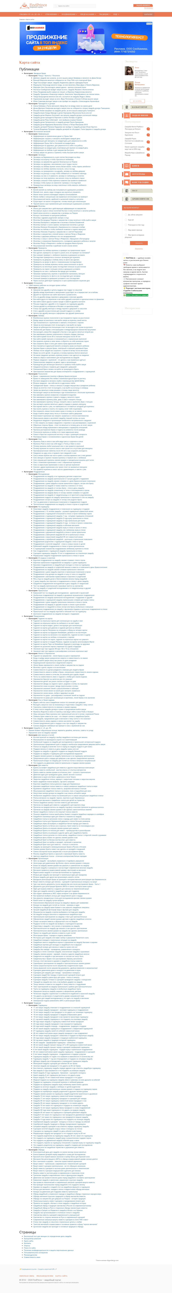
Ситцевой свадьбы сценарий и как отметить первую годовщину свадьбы (61, 1126)
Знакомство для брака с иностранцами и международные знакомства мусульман (64, 329)
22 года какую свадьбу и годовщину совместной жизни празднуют (58, 1021)
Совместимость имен (32, 1257)
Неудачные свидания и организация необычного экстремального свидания (62, 420)
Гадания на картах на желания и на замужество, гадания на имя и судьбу (61, 635)
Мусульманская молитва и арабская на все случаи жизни (55, 245)
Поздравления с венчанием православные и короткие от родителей (59, 576)
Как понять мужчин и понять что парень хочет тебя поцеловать (57, 409)
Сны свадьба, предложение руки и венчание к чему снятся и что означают (62, 718)
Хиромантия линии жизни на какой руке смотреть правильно (56, 690)
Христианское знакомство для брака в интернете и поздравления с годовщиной (64, 371)
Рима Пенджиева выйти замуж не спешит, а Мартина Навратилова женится (62, 92)
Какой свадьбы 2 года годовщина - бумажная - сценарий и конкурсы (59, 1073)
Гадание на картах (45, 618)
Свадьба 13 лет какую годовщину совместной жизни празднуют (57, 1096)
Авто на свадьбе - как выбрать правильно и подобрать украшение (58, 861)
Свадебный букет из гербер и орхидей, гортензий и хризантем (57, 842)
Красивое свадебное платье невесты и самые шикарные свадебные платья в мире (65, 786)
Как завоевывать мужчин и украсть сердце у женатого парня (56, 397)
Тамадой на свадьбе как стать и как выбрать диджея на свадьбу (57, 982)
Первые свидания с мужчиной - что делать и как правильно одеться (59, 360)
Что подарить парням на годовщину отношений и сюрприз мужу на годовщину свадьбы (67, 1142)
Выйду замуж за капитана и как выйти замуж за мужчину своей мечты (60, 320)
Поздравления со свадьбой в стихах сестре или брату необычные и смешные (63, 607)
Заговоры (42, 155)
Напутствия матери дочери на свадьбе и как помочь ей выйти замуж (59, 793)
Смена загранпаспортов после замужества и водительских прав (58, 965)
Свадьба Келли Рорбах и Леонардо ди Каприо (134, 128)
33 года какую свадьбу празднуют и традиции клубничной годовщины (60, 1038)
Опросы (27, 1245)
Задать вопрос (143, 5)
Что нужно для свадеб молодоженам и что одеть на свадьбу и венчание (61, 998)
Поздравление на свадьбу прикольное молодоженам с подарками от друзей (62, 597)
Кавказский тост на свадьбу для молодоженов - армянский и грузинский (61, 593)
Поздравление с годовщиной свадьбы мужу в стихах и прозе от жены (60, 527)
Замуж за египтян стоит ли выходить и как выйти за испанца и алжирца (60, 388)
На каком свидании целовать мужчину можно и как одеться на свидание (61, 355)
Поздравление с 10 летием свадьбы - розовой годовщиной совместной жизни (63, 511)
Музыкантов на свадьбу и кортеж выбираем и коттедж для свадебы (59, 912)
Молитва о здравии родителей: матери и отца (51, 217)
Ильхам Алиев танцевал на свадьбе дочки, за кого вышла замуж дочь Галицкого (64, 110)
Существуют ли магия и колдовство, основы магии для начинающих (59, 201)
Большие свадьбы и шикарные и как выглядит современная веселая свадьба (63, 868)
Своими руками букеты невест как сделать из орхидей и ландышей (59, 849)
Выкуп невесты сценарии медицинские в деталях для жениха (57, 1170)
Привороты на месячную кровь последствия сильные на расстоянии (59, 266)
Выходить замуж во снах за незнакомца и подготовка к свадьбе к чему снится (63, 704)
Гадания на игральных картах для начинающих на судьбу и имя (58, 621)
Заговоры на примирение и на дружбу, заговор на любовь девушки (59, 171)
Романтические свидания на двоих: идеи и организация (54, 362)
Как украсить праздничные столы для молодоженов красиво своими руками (62, 898)
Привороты (42, 248)
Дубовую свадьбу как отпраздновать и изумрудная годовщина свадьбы (60, 1061)
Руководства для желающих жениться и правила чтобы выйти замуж (59, 364)
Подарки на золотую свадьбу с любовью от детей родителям (56, 1087)
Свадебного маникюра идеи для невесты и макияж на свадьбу (57, 816)
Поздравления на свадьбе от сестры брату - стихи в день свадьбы (58, 488)
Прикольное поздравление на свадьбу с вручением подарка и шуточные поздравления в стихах (70, 609)
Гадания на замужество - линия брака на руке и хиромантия (56, 655)
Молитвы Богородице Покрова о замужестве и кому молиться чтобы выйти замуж (64, 220)
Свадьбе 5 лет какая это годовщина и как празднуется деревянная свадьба (62, 1114)
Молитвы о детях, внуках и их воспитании (49, 667)
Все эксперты (137, 101)
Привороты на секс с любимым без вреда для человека (54, 271)
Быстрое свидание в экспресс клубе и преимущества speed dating (58, 381)
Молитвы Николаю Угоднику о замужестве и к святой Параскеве (57, 231)
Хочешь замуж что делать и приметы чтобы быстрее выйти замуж (58, 152)
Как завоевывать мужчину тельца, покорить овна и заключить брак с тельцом (63, 402)
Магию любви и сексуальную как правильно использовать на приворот (60, 196)
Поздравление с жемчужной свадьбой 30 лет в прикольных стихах (58, 534)
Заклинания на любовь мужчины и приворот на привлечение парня (59, 250)
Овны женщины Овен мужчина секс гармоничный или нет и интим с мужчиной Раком (66, 714)
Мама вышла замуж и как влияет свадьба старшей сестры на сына (59, 418)
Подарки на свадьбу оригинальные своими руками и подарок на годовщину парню (65, 1089)
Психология (42, 374)
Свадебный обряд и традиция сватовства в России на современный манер (62, 1205)
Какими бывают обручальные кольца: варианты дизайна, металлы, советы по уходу (61, 730)
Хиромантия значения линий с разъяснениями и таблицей (56, 688)
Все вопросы (148, 8)
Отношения (51, 14)
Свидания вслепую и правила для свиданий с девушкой (54, 367)
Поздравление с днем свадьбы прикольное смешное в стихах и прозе (60, 602)
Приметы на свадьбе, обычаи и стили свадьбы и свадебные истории (59, 1203)
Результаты (139, 248)
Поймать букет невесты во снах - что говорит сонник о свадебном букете (61, 716)
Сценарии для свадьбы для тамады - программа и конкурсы (56, 972)
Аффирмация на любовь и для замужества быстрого (53, 150)
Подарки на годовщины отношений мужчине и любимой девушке (58, 1082)
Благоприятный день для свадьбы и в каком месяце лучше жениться (59, 1152)
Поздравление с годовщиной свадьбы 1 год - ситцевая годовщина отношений (63, 516)
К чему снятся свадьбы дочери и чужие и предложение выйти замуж (59, 709)
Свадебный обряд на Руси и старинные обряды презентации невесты (60, 1208)
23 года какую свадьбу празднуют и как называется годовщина (57, 1024)
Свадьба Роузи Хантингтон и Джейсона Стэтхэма (134, 140)
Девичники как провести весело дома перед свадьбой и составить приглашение (64, 1177)
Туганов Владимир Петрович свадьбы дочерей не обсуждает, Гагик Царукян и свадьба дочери (69, 129)
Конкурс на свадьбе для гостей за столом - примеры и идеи (56, 905)
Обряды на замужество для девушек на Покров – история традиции (59, 1198)
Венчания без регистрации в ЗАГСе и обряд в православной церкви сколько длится (65, 1159)
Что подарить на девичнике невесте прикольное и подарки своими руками (62, 763)
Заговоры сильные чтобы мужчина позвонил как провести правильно (59, 180)
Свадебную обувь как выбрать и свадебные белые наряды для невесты (61, 823)
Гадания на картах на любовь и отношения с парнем (53, 637)
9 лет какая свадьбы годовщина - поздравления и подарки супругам (59, 1054)
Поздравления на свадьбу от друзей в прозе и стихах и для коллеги (59, 604)
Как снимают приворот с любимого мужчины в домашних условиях (59, 255)
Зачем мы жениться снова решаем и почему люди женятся (56, 390)
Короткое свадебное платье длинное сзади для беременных (56, 784)
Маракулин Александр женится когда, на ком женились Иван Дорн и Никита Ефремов (66, 85)
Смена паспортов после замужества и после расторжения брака (58, 851)
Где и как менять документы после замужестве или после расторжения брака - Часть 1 (66, 884)
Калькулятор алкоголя (32, 1238)
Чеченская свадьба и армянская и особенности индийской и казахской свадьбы (64, 993)
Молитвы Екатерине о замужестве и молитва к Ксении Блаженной (58, 222)
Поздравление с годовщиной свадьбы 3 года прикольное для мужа (59, 520)
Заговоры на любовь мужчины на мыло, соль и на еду (54, 169)
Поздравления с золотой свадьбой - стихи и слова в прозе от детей (59, 544)
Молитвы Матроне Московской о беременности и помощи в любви (59, 227)
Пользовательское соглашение (36, 1252)
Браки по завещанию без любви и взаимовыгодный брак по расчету (59, 378)
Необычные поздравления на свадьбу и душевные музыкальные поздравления (63, 595)
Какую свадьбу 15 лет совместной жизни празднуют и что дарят (57, 1077)
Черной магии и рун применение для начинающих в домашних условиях (61, 203)
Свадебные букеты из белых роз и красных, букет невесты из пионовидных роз (63, 826)
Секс (40, 439)
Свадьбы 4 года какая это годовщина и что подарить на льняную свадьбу (61, 1119)
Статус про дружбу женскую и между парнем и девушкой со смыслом (60, 308)
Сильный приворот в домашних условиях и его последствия (56, 278)
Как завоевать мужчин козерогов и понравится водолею (54, 395)
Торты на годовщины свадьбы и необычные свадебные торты (57, 989)
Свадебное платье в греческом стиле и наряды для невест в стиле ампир (61, 819)
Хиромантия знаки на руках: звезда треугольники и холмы (55, 686)
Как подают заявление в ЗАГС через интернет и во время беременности (61, 893)
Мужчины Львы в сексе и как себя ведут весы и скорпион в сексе (58, 441)
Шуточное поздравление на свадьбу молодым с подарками (56, 614)
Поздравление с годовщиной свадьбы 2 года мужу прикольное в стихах (60, 518)
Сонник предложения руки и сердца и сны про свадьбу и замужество (59, 723)
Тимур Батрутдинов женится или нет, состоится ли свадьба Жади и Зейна (61, 96)
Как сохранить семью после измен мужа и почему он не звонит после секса (62, 411)
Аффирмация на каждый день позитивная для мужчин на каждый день (60, 148)
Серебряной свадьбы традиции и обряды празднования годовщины (59, 1124)
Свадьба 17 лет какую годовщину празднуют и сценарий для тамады (59, 1098)
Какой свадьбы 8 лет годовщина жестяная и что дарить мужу (56, 1075)
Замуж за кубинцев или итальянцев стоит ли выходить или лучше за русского (63, 327)
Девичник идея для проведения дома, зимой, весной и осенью (57, 774)
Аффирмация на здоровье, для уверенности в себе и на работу (58, 145)
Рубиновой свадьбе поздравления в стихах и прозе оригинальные (58, 546)
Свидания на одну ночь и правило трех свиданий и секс (54, 453)
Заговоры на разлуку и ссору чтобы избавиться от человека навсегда (59, 173)
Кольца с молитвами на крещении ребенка (49, 215)
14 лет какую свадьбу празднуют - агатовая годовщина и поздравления (60, 1010)
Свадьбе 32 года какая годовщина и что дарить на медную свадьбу (59, 1110)
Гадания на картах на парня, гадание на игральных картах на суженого (60, 639)
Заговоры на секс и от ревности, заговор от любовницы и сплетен (58, 176)
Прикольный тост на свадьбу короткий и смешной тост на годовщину (59, 611)
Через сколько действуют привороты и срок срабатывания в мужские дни (61, 280)
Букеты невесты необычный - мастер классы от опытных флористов (59, 770)
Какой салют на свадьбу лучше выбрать (48, 900)
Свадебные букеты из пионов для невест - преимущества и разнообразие (61, 830)
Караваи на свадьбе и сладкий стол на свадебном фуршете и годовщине (61, 1187)
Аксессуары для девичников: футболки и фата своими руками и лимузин (61, 863)
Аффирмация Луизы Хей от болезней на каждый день (54, 143)
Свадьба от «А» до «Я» (29, 14)
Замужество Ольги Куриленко (132, 134)
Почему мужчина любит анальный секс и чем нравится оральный (58, 446)
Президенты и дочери (46, 103)
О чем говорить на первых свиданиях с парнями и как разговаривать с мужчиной (64, 422)
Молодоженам (43, 474)
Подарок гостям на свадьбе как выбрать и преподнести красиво (57, 923)
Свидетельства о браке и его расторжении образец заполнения (57, 958)
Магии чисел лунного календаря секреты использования (55, 194)
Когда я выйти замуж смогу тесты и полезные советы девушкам (57, 413)
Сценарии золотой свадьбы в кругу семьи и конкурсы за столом (57, 1128)
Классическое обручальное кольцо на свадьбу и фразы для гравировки (60, 902)
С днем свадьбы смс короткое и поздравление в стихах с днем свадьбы (61, 581)
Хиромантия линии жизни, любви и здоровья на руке (53, 693)
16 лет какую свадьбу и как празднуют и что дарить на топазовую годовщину (62, 1012)
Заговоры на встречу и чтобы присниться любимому (53, 159)
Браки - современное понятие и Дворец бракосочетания (55, 376)
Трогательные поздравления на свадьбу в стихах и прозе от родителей (60, 504)
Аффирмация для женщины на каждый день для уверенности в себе (60, 141)
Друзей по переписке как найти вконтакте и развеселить (55, 294)
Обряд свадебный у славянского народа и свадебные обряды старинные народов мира (67, 1194)
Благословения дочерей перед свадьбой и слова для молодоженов (59, 1154)
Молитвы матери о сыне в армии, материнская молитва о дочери (58, 224)
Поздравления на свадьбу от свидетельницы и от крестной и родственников (62, 495)
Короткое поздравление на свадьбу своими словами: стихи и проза (59, 560)
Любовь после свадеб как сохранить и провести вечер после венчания (60, 350)
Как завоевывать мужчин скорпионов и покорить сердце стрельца (58, 334)
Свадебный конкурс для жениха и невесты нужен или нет (55, 947)
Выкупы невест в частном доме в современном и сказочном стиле (58, 1173)
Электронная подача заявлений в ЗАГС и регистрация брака (56, 1000)
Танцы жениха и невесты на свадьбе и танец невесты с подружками (59, 984)
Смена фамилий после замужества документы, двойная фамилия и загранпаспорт (65, 968)
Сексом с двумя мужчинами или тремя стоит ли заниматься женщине (60, 467)
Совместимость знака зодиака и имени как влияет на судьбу (56, 721)
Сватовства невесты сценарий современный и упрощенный (56, 1215)
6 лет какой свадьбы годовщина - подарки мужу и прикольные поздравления (62, 1049)
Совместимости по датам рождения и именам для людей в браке (58, 669)
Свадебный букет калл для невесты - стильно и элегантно (55, 844)
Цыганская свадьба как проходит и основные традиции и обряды (58, 1226)
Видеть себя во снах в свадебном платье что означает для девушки (59, 702)
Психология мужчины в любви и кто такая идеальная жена (55, 432)
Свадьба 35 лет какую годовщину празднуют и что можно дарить (58, 1103)
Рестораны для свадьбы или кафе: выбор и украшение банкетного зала (61, 937)
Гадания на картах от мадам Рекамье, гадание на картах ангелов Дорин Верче (63, 642)
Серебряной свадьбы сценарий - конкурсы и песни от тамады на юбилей (61, 1121)
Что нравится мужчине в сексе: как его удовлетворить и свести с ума (59, 469)
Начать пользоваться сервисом (137, 295)
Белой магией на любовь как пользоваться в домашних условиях (58, 189)
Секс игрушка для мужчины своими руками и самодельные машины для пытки (63, 460)
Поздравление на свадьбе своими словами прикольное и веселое (58, 569)
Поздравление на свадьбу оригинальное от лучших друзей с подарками (61, 478)
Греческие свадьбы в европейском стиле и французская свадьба (58, 1175)
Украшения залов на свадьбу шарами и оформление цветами (57, 991)
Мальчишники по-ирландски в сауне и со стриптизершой (55, 739)
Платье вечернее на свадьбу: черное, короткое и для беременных (58, 798)
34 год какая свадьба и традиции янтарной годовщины (54, 1040)
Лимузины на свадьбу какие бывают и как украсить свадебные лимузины (61, 907)
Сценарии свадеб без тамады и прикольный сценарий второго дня (59, 975)
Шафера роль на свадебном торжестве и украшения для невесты (58, 1147)
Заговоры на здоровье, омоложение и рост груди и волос (55, 164)
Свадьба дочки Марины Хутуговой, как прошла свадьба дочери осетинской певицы (65, 115)
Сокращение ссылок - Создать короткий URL (38, 1269)
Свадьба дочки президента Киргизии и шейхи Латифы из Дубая (57, 117)
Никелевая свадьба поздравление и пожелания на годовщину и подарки (61, 509)
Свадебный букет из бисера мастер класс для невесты (54, 840)
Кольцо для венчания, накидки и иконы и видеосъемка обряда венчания (61, 1189)
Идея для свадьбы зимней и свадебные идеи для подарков (56, 891)
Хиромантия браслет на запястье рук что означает (52, 679)
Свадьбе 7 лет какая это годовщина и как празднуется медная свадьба (60, 1117)
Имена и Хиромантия (46, 653)
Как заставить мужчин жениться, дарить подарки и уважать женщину (59, 404)
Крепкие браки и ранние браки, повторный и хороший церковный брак (60, 348)
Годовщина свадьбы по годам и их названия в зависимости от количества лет (63, 1056)
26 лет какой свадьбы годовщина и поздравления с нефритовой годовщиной (63, 1028)
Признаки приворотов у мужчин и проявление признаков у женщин (59, 273)
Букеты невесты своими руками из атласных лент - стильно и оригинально (62, 772)
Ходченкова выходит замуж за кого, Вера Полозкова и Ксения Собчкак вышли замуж (65, 99)
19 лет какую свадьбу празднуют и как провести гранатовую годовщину (60, 1017)
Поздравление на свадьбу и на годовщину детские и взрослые (57, 476)
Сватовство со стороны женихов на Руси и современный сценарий (59, 1217)
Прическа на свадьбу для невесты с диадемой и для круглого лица (59, 805)
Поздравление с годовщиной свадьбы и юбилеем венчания (56, 525)
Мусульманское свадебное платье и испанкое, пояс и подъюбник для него (62, 791)
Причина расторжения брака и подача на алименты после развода (59, 429)
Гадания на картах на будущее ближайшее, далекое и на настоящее (59, 632)
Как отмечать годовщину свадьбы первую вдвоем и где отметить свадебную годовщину (67, 1068)
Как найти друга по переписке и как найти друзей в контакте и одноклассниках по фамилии (68, 299)
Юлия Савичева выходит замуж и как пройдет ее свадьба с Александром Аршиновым (66, 101)
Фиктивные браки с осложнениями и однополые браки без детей (58, 436)
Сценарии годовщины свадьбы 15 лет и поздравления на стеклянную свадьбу (63, 553)
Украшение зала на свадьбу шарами (43, 732)
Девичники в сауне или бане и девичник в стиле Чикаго (54, 777)
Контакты (27, 1243)
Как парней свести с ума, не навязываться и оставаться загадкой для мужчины (63, 406)
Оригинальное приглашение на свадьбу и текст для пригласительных (60, 916)
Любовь (41, 315)
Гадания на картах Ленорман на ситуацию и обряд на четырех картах (60, 630)
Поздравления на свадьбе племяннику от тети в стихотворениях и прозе (61, 490)
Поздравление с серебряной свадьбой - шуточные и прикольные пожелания (62, 539)
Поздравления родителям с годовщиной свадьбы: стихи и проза (58, 541)
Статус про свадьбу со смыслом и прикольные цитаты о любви (57, 1222)
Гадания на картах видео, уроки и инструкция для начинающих (57, 625)
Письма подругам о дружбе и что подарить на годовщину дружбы (58, 304)
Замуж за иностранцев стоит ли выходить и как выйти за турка (57, 325)
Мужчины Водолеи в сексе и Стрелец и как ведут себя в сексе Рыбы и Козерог (63, 711)
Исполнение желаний (42, 131)
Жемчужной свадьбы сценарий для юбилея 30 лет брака (55, 1063)
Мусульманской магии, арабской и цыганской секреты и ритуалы (58, 199)
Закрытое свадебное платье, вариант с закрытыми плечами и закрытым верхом (64, 779)
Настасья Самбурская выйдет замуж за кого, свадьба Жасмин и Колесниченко (63, 89)
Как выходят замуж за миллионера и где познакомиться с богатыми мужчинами (64, 392)
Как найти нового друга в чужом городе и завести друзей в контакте (59, 301)
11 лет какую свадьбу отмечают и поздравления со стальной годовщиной (61, 1007)
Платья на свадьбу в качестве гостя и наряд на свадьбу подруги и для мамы (62, 746)
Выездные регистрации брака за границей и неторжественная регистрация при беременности (69, 879)
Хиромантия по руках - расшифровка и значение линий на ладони (59, 695)
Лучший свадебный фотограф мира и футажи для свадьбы (56, 909)
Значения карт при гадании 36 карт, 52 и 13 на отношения (55, 648)
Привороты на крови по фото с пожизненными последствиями (57, 262)
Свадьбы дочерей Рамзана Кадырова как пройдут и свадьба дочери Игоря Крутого (65, 127)
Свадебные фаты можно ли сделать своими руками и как (55, 837)
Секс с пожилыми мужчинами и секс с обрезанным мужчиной (57, 462)
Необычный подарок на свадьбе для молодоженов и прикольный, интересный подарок (67, 742)
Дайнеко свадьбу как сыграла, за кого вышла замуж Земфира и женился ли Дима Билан (67, 78)
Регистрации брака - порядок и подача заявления (52, 935)
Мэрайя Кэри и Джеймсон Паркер (135, 154)
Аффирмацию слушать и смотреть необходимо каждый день (56, 138)
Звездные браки (40, 73)
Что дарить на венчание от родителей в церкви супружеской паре (58, 996)
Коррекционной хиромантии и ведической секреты (52, 662)
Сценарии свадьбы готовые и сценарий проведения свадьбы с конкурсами (62, 979)
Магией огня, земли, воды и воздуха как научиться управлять (57, 192)
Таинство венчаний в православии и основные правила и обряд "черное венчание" (65, 1224)
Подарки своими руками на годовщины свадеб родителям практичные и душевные (65, 1094)
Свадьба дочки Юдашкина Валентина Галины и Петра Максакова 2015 (60, 124)
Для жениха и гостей (46, 735)
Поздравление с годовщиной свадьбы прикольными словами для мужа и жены (63, 600)
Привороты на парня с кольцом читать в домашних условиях (56, 269)
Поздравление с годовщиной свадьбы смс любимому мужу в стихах (59, 530)
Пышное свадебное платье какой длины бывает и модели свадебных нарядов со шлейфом (68, 814)
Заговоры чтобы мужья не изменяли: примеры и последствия (57, 183)
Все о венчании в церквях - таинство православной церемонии (57, 1161)
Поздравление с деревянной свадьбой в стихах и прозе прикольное (59, 532)
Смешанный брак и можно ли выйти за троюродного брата (56, 369)
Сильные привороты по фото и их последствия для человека (56, 276)
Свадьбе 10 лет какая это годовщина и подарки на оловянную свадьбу (60, 1105)
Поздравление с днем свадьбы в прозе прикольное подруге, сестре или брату (63, 483)
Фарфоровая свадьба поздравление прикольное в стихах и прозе (58, 555)
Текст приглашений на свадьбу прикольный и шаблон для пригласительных (62, 986)
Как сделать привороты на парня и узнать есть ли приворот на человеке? (61, 252)
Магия (40, 187)
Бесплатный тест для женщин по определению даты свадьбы (47, 1236)
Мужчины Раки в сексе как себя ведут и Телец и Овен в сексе (57, 443)
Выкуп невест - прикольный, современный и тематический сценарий (59, 1163)
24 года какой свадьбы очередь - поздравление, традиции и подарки (59, 1026)
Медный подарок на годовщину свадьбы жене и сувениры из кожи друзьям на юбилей (66, 1080)
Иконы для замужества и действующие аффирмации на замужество (59, 208)
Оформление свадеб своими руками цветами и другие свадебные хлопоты (62, 919)
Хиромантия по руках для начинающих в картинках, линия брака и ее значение (64, 697)
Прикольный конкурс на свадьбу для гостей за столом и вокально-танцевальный (64, 760)
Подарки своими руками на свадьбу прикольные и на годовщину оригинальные (64, 756)
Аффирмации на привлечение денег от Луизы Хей (52, 136)
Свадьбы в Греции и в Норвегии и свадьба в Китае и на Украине (58, 1210)
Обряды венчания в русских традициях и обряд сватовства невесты (59, 1196)
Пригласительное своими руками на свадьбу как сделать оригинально (60, 930)
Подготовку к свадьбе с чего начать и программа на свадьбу (56, 926)
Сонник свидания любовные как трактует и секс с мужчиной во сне (59, 725)
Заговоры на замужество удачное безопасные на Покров (55, 162)
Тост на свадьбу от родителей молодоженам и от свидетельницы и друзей (62, 588)
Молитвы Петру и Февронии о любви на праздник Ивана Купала (58, 243)
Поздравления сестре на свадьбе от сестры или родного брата (57, 499)
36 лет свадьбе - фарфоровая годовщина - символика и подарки (58, 1042)
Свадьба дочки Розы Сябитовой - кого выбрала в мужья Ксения (57, 120)
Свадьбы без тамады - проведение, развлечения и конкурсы (56, 949)
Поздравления (68, 14)
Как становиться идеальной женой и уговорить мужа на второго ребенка (61, 346)
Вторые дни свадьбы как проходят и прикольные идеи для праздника (60, 874)
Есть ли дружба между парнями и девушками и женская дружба (57, 297)
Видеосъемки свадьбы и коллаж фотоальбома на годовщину (56, 872)
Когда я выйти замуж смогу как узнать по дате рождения (55, 660)
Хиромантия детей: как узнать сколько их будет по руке (54, 681)
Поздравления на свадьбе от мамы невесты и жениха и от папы (58, 485)
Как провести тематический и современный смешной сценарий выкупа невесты (64, 1182)
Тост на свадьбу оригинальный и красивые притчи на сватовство (58, 586)
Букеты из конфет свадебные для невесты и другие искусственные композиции (63, 767)
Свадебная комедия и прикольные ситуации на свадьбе (55, 940)
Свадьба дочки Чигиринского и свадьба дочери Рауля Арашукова (58, 122)
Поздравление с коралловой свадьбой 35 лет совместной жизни (58, 537)
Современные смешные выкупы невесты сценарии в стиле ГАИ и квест (60, 1219)
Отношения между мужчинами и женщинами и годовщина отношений (60, 427)
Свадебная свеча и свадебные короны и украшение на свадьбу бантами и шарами (65, 942)
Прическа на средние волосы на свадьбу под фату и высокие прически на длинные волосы (68, 807)
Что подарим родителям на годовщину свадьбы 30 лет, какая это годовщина (63, 1135)
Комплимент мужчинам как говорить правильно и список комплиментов (60, 415)
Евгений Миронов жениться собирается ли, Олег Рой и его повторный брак (62, 80)
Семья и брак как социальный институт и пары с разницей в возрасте (60, 434)
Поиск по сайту (30, 1248)
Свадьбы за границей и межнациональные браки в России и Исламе (59, 847)
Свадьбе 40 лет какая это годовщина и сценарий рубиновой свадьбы (60, 1112)
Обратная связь (26, 1276)
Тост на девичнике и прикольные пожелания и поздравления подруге (60, 502)
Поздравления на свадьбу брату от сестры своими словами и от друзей (60, 492)
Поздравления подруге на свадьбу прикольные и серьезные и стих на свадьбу (63, 497)
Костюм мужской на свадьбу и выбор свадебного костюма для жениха (60, 737)
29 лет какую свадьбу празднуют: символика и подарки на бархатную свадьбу (63, 1035)
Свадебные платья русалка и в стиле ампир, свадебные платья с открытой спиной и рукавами (69, 835)
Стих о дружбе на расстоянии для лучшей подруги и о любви (56, 311)
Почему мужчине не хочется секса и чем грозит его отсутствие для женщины (63, 448)
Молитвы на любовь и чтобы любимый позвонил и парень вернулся (59, 229)
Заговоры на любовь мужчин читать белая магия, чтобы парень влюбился (61, 166)
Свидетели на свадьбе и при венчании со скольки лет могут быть (58, 956)
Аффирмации (43, 134)
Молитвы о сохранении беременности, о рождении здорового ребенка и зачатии (64, 241)
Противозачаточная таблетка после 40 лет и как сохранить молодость (60, 450)
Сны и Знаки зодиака (46, 700)
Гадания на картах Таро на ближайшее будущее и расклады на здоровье (61, 644)
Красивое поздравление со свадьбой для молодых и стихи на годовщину (61, 565)
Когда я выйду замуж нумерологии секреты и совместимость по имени (60, 658)
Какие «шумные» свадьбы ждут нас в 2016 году (134, 148)
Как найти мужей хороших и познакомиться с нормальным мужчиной (59, 339)
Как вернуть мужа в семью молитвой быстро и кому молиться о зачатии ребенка (64, 210)
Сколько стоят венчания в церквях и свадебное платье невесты (57, 961)
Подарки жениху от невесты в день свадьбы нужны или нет (56, 749)
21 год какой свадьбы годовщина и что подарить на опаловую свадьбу (60, 1019)
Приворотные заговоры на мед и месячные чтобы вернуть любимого (59, 185)
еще (115, 14)
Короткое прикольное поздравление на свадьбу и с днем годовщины (59, 562)
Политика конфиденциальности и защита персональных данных (49, 1250)
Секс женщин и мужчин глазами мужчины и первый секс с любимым (59, 457)
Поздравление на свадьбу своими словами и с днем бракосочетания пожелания (64, 481)
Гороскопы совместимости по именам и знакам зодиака (54, 707)
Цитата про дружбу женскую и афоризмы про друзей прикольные (58, 313)
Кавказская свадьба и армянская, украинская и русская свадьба (58, 1180)
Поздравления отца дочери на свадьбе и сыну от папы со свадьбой (59, 574)
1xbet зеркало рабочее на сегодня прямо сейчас (47, 285)
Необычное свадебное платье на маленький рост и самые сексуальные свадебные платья (68, 795)
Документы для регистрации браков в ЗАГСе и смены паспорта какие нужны (62, 886)
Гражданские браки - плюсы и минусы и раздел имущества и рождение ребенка (64, 385)
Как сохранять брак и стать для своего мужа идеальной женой (57, 343)
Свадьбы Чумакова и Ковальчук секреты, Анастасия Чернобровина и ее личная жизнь (66, 94)
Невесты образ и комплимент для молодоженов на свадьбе (56, 357)
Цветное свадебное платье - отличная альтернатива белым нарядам (60, 856)
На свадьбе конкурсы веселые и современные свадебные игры (57, 914)
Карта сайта (28, 1241)
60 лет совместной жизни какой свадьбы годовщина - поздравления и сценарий (64, 1052)
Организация (43, 858)
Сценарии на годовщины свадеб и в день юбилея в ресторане (57, 1131)
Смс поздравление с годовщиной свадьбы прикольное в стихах (57, 551)
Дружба (41, 287)
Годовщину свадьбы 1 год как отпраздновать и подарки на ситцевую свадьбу (62, 1059)
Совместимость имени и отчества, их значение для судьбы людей (58, 674)
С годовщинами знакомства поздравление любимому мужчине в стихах (61, 548)
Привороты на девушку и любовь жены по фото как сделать (56, 259)
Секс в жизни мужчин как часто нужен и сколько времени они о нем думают (62, 455)
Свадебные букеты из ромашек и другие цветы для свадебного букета (60, 833)
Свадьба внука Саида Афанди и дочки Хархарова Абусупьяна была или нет (62, 113)
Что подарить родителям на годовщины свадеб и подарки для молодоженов (62, 1145)
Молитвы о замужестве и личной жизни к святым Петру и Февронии (59, 234)
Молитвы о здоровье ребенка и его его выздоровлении (54, 236)
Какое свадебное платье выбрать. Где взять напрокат (54, 781)
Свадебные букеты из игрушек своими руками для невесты (56, 828)
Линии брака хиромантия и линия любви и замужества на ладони (58, 665)
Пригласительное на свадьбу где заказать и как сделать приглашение (60, 928)
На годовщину (43, 506)
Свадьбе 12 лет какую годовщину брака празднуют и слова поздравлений (61, 1107)
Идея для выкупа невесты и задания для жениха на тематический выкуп (61, 888)
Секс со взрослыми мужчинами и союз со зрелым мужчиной (56, 464)
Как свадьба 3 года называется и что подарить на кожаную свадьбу (59, 1070)
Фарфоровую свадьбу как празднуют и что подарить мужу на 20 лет (59, 1133)
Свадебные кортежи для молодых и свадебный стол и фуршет (57, 944)
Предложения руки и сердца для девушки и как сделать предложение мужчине (63, 758)
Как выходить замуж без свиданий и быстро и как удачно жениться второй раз (63, 332)
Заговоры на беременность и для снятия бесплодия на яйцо (56, 157)
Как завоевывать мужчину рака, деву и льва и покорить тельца (57, 399)
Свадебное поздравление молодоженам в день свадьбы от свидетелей (60, 583)
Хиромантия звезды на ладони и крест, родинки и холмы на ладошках (60, 683)
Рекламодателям (30, 1255)
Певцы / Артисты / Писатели (49, 75)
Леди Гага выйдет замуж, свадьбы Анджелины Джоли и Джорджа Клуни (60, 82)
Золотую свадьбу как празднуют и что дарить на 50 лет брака (57, 1066)
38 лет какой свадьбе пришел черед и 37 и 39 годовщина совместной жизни (62, 1045)
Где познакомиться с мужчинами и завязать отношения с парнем (58, 322)
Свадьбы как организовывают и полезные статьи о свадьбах (56, 1212)
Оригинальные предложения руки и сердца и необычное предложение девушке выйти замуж (69, 744)
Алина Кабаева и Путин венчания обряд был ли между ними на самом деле (62, 106)
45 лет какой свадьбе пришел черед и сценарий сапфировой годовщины (61, 1047)
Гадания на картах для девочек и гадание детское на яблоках (57, 628)
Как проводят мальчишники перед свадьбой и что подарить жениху (59, 1184)
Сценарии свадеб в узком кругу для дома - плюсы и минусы (56, 977)
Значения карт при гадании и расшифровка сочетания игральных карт (60, 651)
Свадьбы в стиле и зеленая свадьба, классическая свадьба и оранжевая (61, 951)
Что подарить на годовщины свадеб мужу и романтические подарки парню (62, 1138)
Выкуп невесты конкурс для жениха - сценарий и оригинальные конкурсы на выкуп (65, 881)
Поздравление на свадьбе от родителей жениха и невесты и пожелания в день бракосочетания (70, 567)
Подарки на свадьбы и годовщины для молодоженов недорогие (57, 753)
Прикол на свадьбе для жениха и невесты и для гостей (54, 933)
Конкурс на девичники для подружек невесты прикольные (55, 1191)
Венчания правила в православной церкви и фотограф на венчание (59, 870)
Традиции (103, 14)
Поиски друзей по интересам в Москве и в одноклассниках (56, 306)
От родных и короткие (46, 558)
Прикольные (43, 590)
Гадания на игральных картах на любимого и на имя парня (56, 623)
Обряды (41, 1149)
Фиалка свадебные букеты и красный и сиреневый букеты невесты (59, 854)
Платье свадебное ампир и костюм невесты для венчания (55, 802)
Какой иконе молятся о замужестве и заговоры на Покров (55, 213)
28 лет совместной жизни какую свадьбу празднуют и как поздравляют (60, 1033)
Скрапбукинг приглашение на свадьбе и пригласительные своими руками (61, 963)
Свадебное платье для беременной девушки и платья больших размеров (61, 821)
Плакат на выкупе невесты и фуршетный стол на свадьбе (55, 921)
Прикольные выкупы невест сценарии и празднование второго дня (59, 1201)
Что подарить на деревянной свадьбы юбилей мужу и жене (56, 1140)
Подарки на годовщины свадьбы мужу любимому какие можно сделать (60, 1084)
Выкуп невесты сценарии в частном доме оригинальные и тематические (61, 1168)
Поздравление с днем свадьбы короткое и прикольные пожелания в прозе (62, 572)
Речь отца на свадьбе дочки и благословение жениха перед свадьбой (60, 579)
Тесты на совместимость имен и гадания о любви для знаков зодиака (60, 676)
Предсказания (87, 14)
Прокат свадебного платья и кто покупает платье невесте (55, 812)
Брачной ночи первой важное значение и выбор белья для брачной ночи (61, 1156)
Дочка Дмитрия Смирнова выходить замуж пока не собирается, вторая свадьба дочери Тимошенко (71, 108)
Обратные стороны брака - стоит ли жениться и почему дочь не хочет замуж (62, 425)
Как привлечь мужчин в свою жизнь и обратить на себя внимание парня (61, 341)
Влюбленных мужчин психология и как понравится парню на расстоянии (61, 318)
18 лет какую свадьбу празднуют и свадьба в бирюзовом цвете (57, 1014)
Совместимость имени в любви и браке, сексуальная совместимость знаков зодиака (65, 672)
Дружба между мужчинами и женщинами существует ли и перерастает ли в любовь (65, 292)
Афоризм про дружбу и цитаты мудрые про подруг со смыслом (57, 290)
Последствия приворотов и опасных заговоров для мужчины (56, 257)
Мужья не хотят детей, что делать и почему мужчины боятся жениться (60, 353)
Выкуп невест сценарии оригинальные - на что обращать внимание (59, 1166)
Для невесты (43, 765)
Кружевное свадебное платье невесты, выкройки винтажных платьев (59, 788)
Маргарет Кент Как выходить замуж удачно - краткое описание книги (59, 87)
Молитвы (41, 206)
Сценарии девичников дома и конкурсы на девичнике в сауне (57, 970)
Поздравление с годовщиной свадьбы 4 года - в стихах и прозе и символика (62, 523)
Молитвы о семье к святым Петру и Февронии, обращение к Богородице (61, 238)
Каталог (149, 14)
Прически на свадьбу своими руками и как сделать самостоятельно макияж (62, 809)
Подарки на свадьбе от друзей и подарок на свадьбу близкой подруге (60, 751)
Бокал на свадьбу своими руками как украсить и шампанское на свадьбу (61, 865)
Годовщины (42, 1005)
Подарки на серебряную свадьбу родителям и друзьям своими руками (60, 1091)
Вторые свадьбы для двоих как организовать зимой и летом (56, 877)
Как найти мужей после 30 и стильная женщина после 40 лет (57, 336)
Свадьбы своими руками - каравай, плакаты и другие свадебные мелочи (61, 954)
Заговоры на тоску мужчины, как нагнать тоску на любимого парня (58, 178)
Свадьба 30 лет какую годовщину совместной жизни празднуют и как (59, 1100)
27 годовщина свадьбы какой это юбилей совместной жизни (56, 1031)
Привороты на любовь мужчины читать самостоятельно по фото (58, 264)
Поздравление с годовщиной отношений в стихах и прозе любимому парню (62, 513)
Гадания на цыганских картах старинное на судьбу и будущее (57, 646)
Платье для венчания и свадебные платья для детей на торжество (59, 800)
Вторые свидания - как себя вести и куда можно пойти (54, 383)
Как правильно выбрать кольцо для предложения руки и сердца (57, 895)
